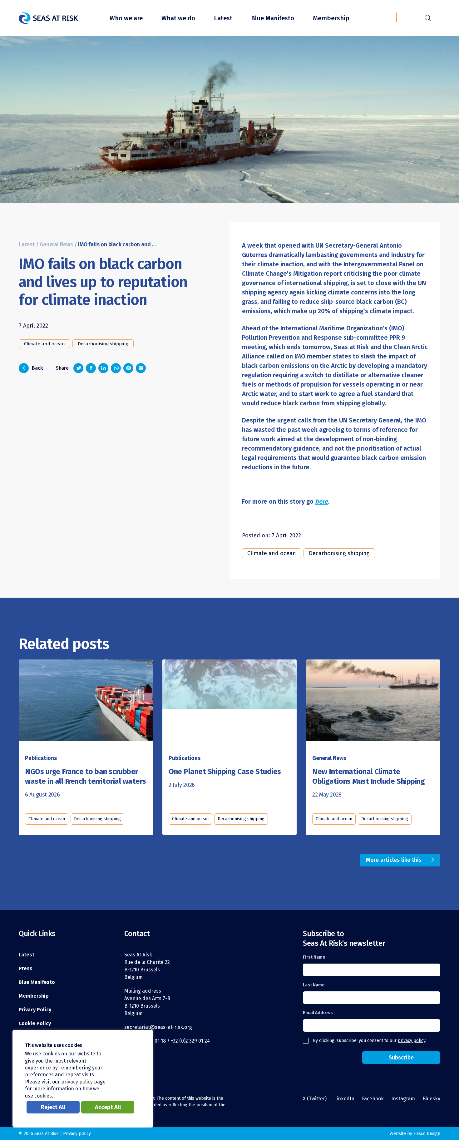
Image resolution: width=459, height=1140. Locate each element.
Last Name (314, 985)
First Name (314, 957)
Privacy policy (77, 1133)
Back (32, 367)
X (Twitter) (315, 1099)
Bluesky (431, 1099)
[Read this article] (86, 698)
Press (25, 968)
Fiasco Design (426, 1133)
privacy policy (411, 1040)
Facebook (373, 1099)
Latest (223, 18)
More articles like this (394, 859)
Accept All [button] (108, 1107)
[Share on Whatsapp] (116, 368)
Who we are (126, 18)
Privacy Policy (35, 1010)
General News (56, 244)
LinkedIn (344, 1099)
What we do (178, 18)
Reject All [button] (53, 1107)
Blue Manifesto (272, 18)
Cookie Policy (35, 1023)
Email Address (318, 1012)
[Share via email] (141, 368)
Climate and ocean (44, 344)
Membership (331, 18)
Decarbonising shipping (103, 344)
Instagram (403, 1099)
